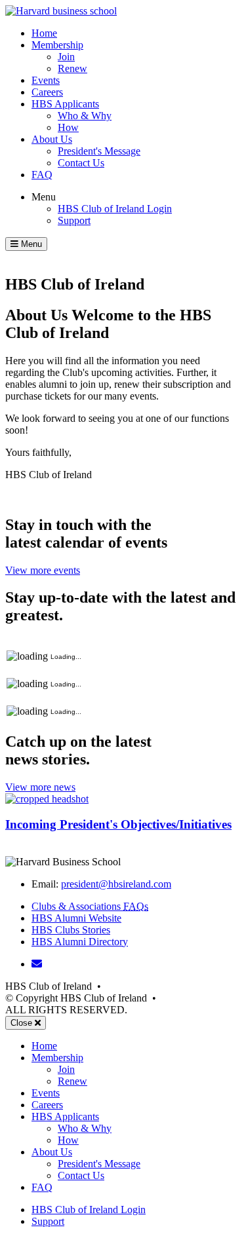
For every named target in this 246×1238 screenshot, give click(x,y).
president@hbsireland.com (116, 884)
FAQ (41, 174)
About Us (51, 139)
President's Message (99, 151)
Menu (43, 196)
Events (45, 80)
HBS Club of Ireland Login (115, 208)
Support (74, 220)
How (68, 127)
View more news (40, 787)
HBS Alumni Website (76, 918)
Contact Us (81, 162)
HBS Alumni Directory (79, 941)
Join (66, 56)
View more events (42, 570)
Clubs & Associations (89, 906)
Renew (72, 68)
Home (44, 33)
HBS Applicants (65, 103)
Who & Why (85, 115)
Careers (47, 92)
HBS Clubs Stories (70, 929)
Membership (57, 44)
